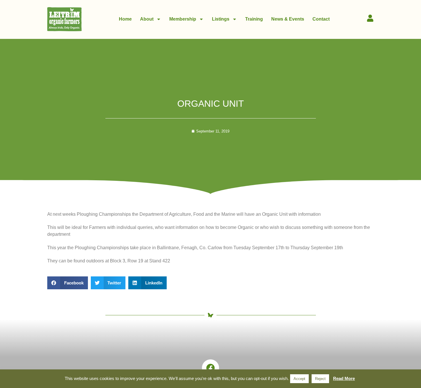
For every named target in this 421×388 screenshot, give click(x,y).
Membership (182, 19)
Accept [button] (299, 379)
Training (254, 19)
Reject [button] (320, 379)
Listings (220, 19)
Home (125, 19)
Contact (321, 19)
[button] (67, 282)
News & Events (287, 19)
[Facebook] (210, 368)
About (147, 19)
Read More (344, 378)
